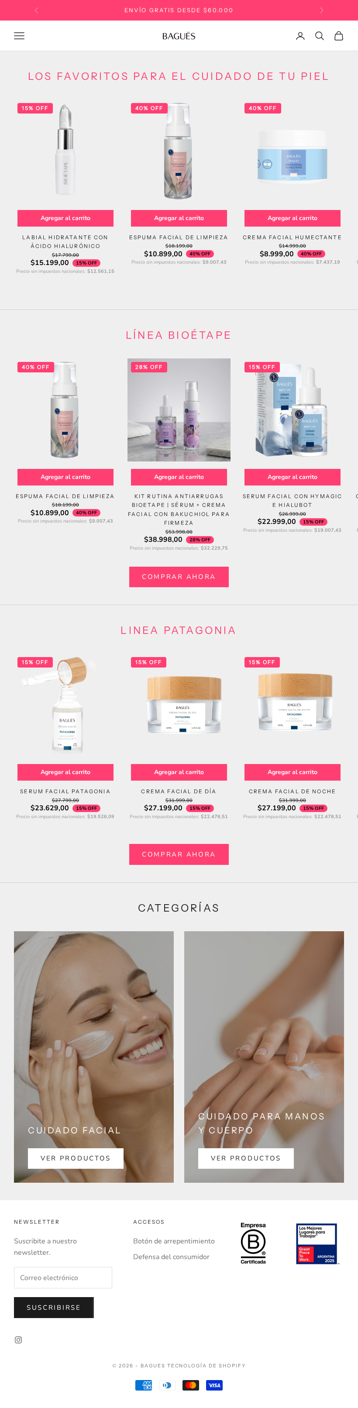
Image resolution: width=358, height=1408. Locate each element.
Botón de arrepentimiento (174, 1241)
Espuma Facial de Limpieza (178, 237)
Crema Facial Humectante (292, 237)
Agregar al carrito (65, 218)
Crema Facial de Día (179, 791)
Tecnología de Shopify (206, 1366)
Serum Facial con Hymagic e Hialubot (293, 500)
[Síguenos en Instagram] (18, 1340)
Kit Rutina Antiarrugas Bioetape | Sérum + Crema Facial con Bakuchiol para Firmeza (179, 509)
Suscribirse (54, 1307)
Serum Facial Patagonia (65, 791)
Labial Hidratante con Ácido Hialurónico (65, 241)
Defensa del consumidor (171, 1257)
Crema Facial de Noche (292, 791)
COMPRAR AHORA (179, 576)
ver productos (76, 1158)
